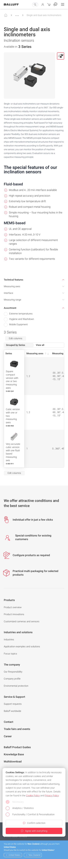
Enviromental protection (16, 685)
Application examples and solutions (22, 646)
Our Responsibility (13, 671)
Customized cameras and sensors (21, 621)
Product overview (13, 607)
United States (14, 855)
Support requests (13, 703)
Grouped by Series (15, 345)
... (17, 14)
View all (40, 345)
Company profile (12, 678)
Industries (9, 639)
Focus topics (10, 653)
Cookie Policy (33, 795)
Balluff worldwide (12, 711)
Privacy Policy (52, 795)
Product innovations (14, 614)
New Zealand (34, 855)
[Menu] (62, 4)
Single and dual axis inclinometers (44, 15)
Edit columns (15, 338)
